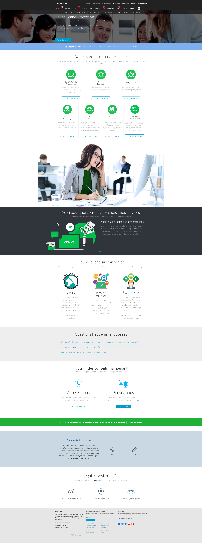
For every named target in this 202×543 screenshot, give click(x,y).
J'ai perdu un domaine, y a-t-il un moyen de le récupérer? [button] (80, 347)
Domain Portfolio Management (72, 12)
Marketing (125, 8)
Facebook (119, 524)
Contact (144, 12)
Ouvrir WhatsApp (135, 422)
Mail (91, 8)
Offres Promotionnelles (105, 530)
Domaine (77, 8)
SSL (118, 8)
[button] (4, 242)
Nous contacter (89, 529)
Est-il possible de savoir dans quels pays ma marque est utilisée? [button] (83, 352)
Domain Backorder (86, 12)
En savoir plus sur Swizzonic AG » (64, 522)
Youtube (129, 524)
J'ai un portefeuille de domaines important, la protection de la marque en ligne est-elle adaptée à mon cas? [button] (99, 342)
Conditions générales (90, 523)
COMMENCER (90, 520)
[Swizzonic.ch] (63, 4)
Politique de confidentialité (91, 525)
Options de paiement (90, 532)
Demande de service (90, 527)
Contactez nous (62, 40)
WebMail (88, 3)
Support (132, 8)
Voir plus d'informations (71, 98)
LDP (104, 8)
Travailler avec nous (105, 529)
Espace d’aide (117, 3)
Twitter (122, 524)
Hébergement (68, 8)
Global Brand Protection (123, 12)
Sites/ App (97, 8)
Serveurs (84, 8)
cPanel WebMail (97, 3)
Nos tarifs (88, 530)
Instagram (132, 524)
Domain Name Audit (98, 12)
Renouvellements (107, 3)
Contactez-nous (125, 518)
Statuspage (126, 3)
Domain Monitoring (110, 12)
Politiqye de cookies (105, 525)
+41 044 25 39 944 (78, 406)
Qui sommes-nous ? (105, 523)
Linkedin (126, 524)
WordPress (59, 8)
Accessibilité (111, 8)
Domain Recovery (135, 12)
